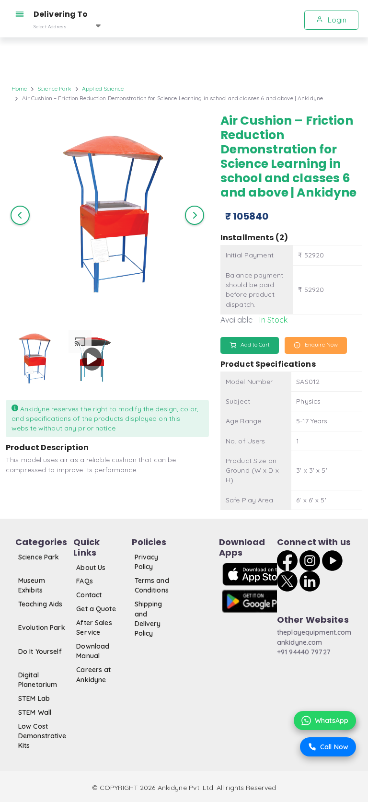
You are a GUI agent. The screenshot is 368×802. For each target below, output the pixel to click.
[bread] (22, 14)
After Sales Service (94, 627)
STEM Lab (34, 698)
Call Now (334, 747)
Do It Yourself (40, 651)
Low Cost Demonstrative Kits (42, 736)
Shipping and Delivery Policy (148, 619)
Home (19, 88)
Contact (89, 595)
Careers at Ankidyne (93, 674)
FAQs (84, 581)
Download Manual (92, 651)
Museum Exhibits (31, 585)
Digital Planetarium (37, 680)
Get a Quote (95, 608)
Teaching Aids (40, 604)
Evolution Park (41, 627)
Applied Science (103, 88)
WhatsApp (331, 720)
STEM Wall (34, 712)
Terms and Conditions (152, 585)
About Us (90, 567)
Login (336, 19)
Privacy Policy (147, 562)
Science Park (54, 88)
